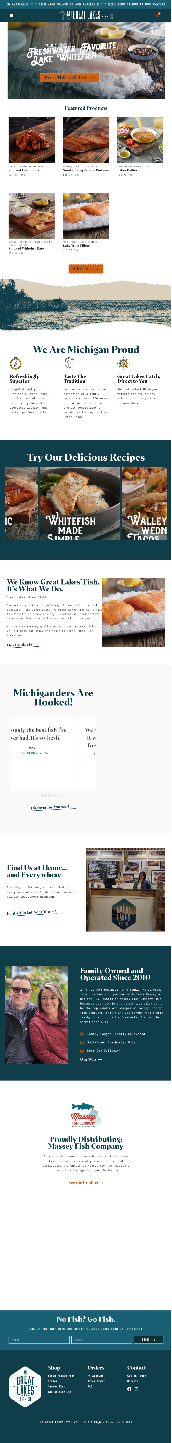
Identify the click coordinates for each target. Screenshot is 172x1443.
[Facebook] (129, 1389)
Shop (54, 1368)
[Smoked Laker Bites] (32, 140)
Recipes (92, 242)
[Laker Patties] (140, 140)
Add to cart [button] (31, 181)
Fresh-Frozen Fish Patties (133, 167)
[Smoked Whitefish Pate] (32, 216)
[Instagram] (137, 1389)
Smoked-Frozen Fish (31, 167)
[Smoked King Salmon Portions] (86, 140)
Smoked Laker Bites (24, 170)
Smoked (12, 167)
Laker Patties (127, 170)
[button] (11, 15)
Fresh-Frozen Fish (73, 242)
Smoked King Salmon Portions (86, 170)
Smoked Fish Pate (30, 242)
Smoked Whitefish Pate (26, 249)
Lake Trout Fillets (76, 246)
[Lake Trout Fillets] (86, 216)
